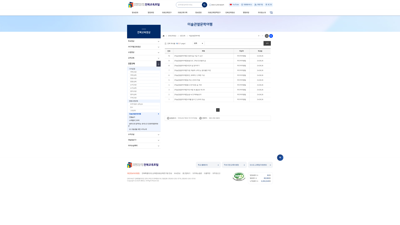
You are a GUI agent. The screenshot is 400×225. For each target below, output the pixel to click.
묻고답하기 (186, 173)
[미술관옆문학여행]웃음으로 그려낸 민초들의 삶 (190, 61)
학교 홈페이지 (203, 165)
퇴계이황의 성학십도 (136, 104)
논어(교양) (133, 85)
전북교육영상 (230, 12)
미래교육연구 (166, 12)
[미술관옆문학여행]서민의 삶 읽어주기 (187, 66)
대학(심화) (133, 75)
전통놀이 (132, 117)
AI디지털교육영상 (134, 47)
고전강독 (133, 110)
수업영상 (131, 52)
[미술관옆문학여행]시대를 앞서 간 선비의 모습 (189, 99)
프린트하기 (267, 36)
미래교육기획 (182, 12)
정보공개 (135, 12)
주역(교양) (133, 98)
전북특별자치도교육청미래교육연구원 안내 (157, 173)
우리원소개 (262, 12)
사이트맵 (271, 12)
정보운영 (198, 12)
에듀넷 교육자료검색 (218, 5)
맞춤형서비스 (248, 4)
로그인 (270, 4)
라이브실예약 (133, 146)
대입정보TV (132, 140)
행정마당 (246, 12)
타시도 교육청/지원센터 (258, 165)
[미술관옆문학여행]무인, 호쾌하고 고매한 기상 (189, 75)
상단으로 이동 (280, 157)
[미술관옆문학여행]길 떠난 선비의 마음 (187, 80)
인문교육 (131, 64)
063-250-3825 (214, 118)
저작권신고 (216, 173)
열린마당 (151, 12)
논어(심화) (133, 88)
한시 (131, 107)
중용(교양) (133, 78)
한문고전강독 (133, 101)
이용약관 (207, 173)
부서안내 (177, 173)
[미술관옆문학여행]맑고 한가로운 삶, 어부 (188, 85)
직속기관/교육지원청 (231, 165)
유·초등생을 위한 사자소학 (138, 129)
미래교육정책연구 (214, 12)
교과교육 (131, 58)
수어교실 (131, 134)
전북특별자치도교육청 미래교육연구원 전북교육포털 (144, 5)
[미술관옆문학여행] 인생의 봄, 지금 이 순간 (188, 56)
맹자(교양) (133, 91)
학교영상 (131, 41)
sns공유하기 (271, 36)
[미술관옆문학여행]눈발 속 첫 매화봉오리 (187, 95)
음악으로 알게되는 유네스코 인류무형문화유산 (143, 125)
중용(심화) (133, 81)
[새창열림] (239, 177)
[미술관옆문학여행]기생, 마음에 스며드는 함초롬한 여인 (192, 70)
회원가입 (260, 4)
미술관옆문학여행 (135, 114)
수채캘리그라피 (134, 120)
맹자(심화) (133, 94)
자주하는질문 (197, 173)
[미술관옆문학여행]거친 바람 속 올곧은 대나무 (189, 90)
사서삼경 (132, 69)
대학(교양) (133, 72)
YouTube (236, 4)
